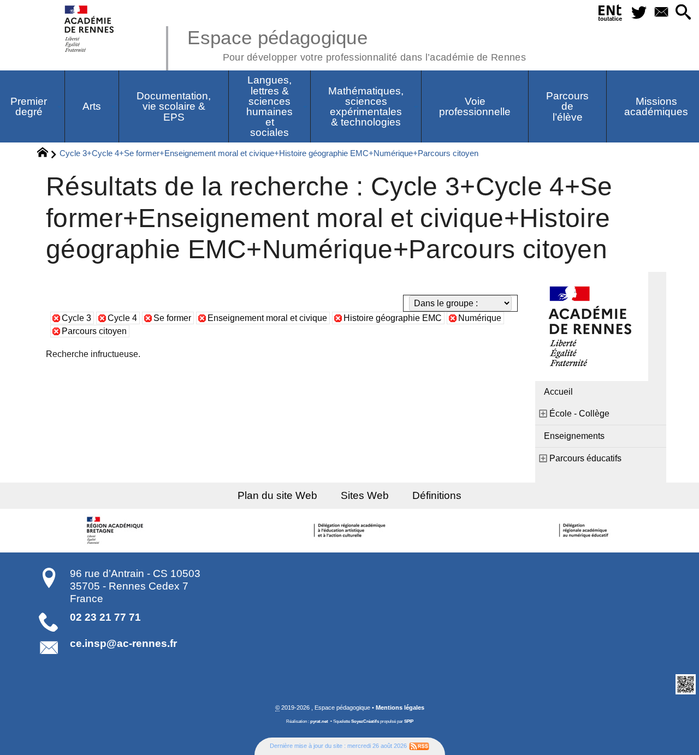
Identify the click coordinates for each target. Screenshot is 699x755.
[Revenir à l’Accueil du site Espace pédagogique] (90, 28)
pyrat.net (319, 721)
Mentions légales (400, 707)
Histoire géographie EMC (392, 318)
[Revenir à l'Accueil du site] (47, 154)
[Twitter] (638, 13)
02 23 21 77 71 (105, 617)
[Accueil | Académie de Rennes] (116, 530)
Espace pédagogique (356, 44)
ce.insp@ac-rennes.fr (123, 643)
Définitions (436, 495)
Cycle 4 (122, 318)
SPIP (408, 721)
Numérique (479, 318)
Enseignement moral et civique (267, 318)
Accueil (558, 391)
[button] (683, 13)
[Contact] (661, 13)
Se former (172, 318)
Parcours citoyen (94, 331)
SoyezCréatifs (365, 721)
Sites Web (365, 495)
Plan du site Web (277, 495)
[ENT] (610, 14)
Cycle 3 (76, 318)
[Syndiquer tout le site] (419, 745)
